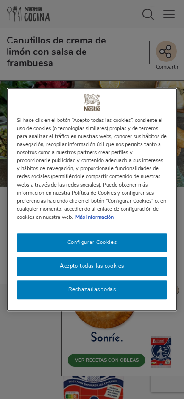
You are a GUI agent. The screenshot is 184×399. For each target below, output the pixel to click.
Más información (94, 217)
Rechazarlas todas (92, 289)
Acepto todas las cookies (92, 265)
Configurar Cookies (92, 242)
